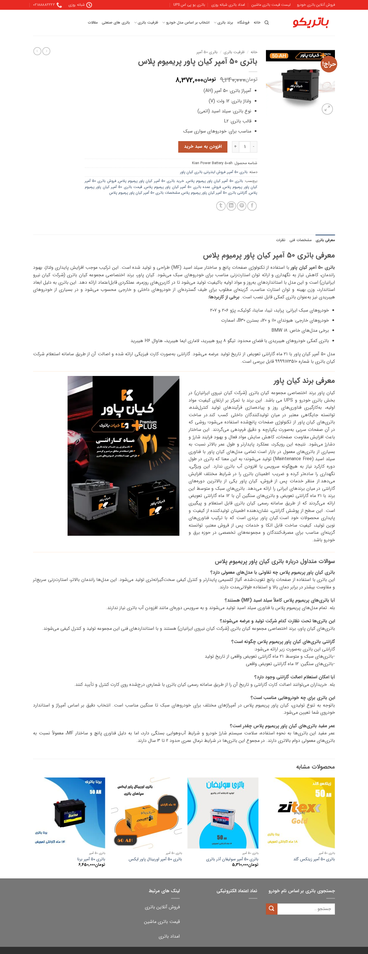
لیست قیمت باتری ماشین (271, 5)
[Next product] (46, 51)
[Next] (34, 827)
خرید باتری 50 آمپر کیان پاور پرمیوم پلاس (151, 181)
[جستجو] (266, 22)
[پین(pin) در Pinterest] (241, 206)
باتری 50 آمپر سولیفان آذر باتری (232, 859)
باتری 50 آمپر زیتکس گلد (314, 859)
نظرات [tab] (280, 240)
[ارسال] (271, 909)
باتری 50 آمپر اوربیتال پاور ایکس (155, 859)
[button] (327, 109)
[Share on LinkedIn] (231, 206)
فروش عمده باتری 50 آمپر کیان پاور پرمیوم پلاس (183, 187)
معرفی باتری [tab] (325, 240)
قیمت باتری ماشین (162, 921)
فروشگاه (243, 23)
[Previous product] (37, 51)
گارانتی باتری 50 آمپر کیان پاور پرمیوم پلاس (214, 193)
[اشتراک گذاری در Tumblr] (221, 206)
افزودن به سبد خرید (203, 146)
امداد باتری (169, 936)
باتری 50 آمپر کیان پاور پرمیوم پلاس (215, 181)
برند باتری (225, 23)
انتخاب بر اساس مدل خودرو (187, 23)
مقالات (93, 23)
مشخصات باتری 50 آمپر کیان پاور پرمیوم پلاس (144, 193)
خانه (257, 23)
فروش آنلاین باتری (162, 907)
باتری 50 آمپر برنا (91, 859)
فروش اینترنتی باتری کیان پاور (202, 172)
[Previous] (334, 827)
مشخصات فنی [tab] (300, 240)
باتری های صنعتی (116, 23)
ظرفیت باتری (148, 23)
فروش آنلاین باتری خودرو (316, 5)
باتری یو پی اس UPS (189, 5)
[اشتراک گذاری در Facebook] (252, 206)
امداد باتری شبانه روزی (228, 5)
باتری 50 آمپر (207, 52)
